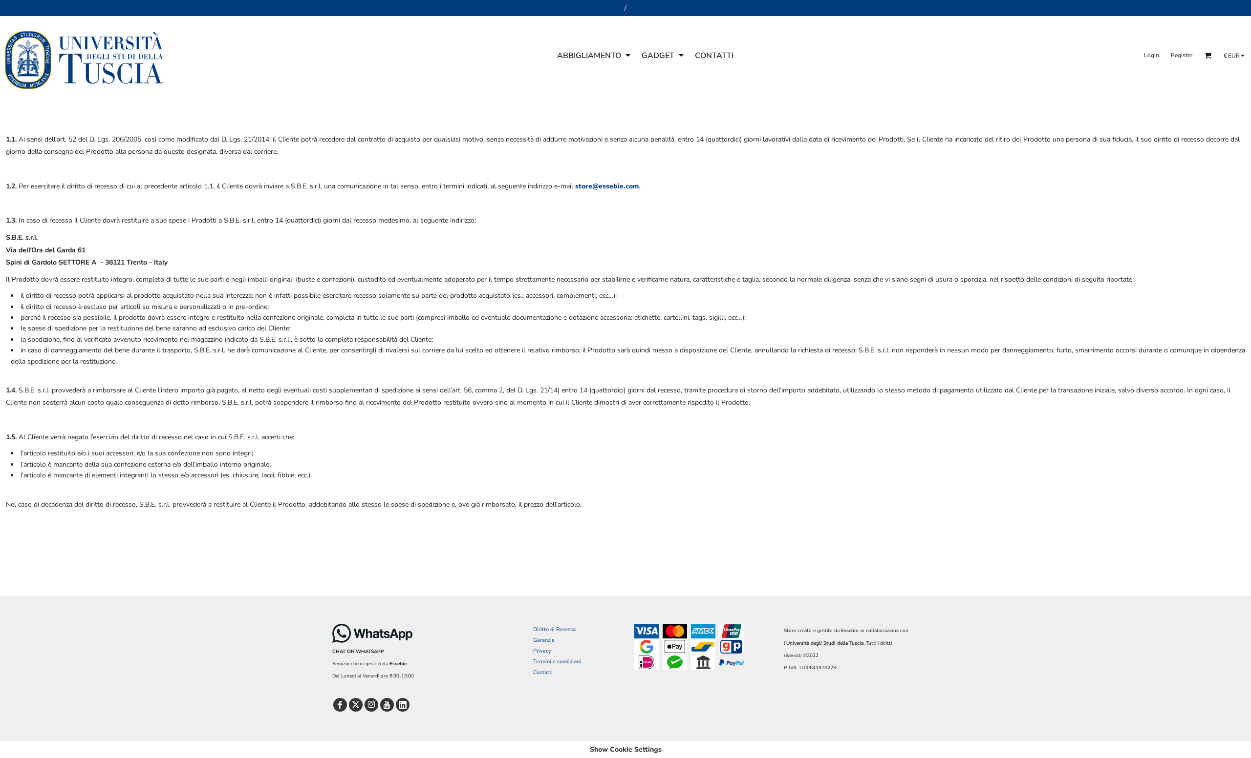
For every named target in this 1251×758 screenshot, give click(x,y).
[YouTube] (387, 705)
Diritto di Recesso (554, 629)
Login (1151, 55)
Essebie (398, 663)
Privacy (542, 651)
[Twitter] (356, 705)
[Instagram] (371, 705)
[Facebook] (340, 705)
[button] (594, 55)
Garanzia (544, 640)
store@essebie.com (607, 186)
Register (1181, 55)
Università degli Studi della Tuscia (824, 643)
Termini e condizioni (557, 661)
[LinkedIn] (403, 705)
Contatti (543, 672)
